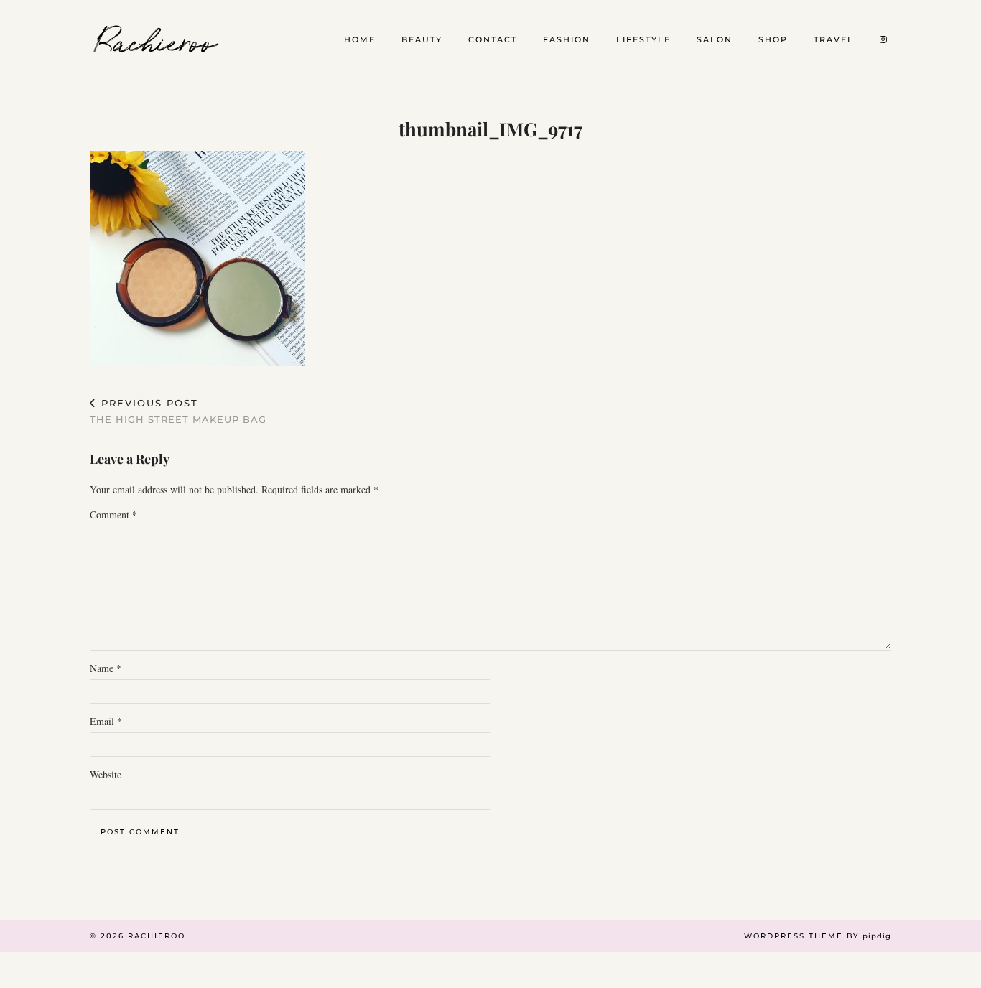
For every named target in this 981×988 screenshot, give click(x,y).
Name (105, 668)
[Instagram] (884, 39)
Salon (715, 39)
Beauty (421, 39)
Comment (113, 514)
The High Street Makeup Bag (178, 411)
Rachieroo (157, 39)
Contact (492, 39)
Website (105, 774)
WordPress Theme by (817, 936)
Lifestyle (643, 39)
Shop (773, 39)
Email (106, 721)
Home (360, 39)
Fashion (566, 39)
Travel (834, 39)
